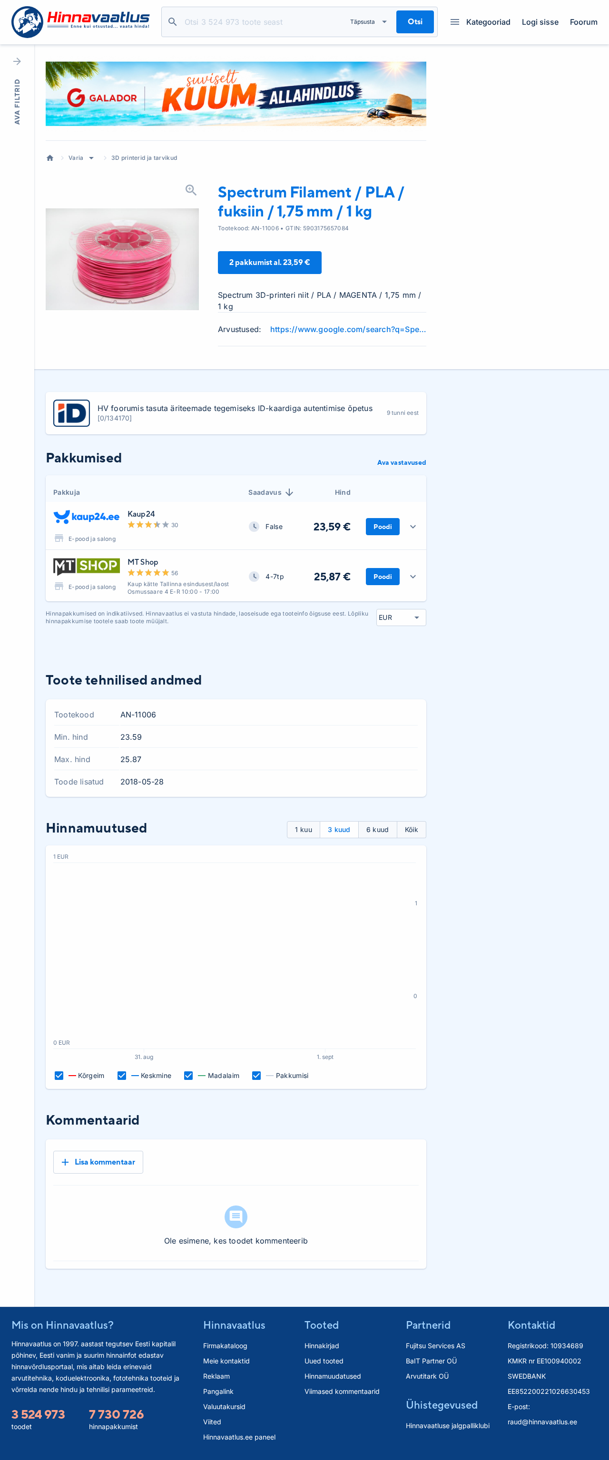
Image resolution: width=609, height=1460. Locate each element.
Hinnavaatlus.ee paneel (239, 1437)
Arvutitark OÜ (427, 1376)
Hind (343, 492)
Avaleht (50, 158)
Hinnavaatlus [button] (234, 1325)
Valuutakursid (224, 1406)
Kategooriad (488, 22)
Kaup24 (141, 514)
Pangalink (218, 1391)
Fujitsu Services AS (435, 1346)
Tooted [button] (321, 1325)
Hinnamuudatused (332, 1376)
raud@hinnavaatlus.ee (542, 1422)
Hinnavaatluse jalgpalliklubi (448, 1425)
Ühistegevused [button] (442, 1405)
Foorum (584, 22)
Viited (212, 1422)
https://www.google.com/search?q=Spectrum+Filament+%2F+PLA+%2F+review (348, 329)
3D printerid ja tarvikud (144, 157)
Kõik (411, 829)
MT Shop (143, 562)
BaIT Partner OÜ (431, 1361)
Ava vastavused (401, 462)
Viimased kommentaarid (342, 1391)
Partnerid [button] (428, 1325)
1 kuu (303, 829)
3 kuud (339, 829)
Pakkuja (66, 492)
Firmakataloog (225, 1346)
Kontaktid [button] (531, 1325)
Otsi (172, 22)
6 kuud (377, 829)
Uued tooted (324, 1361)
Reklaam (216, 1376)
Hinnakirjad (321, 1346)
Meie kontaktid (226, 1361)
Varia (76, 157)
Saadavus (265, 492)
